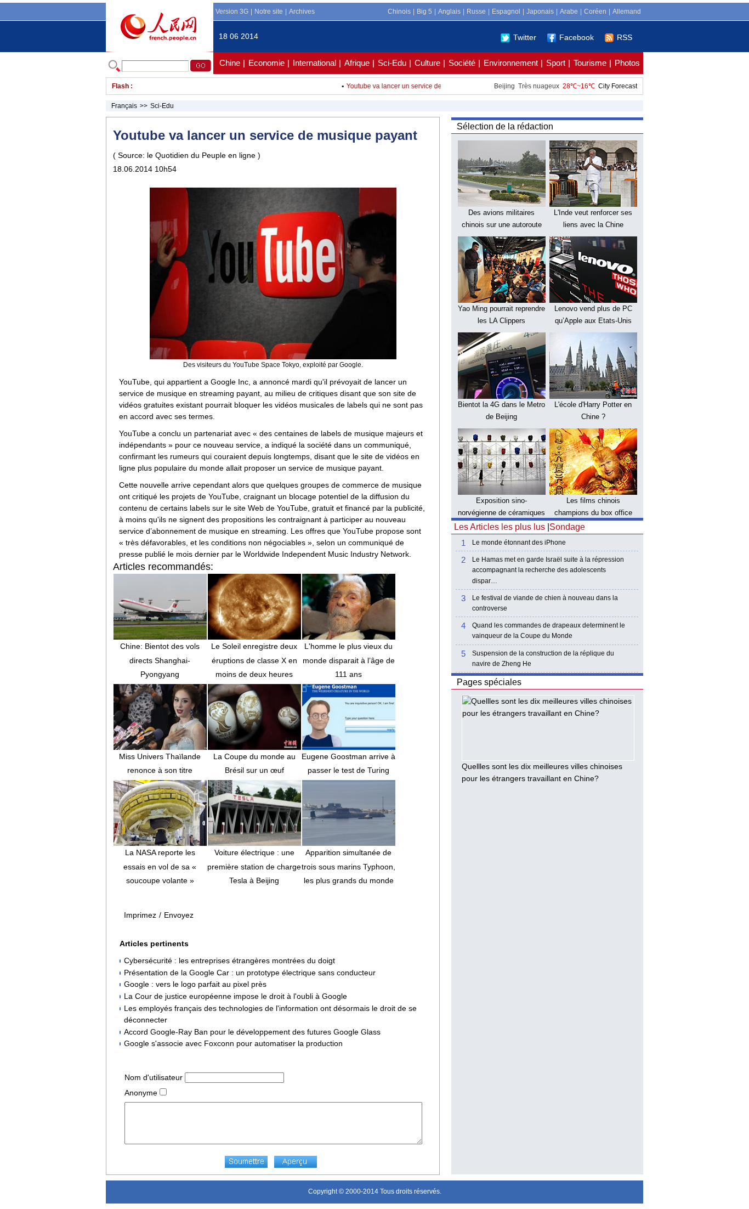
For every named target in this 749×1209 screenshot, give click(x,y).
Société (462, 62)
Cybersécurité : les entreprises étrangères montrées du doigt (229, 960)
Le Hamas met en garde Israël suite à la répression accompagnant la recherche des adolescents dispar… (548, 570)
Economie (266, 62)
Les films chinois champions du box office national (593, 512)
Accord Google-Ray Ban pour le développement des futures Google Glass (252, 1031)
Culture (427, 62)
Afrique (357, 62)
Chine (229, 62)
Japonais (540, 11)
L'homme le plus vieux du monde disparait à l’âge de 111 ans (349, 660)
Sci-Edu (392, 62)
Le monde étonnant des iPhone (519, 542)
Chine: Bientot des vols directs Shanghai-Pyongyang (160, 660)
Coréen (595, 11)
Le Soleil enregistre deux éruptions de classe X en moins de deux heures (254, 660)
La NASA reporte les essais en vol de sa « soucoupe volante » (159, 866)
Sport (555, 62)
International (314, 62)
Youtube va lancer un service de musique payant (403, 86)
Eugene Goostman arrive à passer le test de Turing (348, 763)
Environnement (511, 62)
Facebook (576, 37)
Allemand (626, 11)
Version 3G (231, 11)
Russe (476, 11)
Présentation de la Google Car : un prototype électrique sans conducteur (250, 972)
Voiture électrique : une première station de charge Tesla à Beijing (254, 866)
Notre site (268, 11)
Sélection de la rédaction (505, 126)
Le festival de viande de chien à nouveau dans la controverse (545, 603)
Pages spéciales (489, 682)
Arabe (569, 11)
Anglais (449, 11)
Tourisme (590, 62)
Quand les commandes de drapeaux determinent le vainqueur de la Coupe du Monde (548, 631)
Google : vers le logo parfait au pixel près (195, 984)
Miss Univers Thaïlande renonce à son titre (160, 763)
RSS (624, 37)
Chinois (399, 11)
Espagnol (506, 11)
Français (124, 106)
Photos (627, 62)
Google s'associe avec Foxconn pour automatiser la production (233, 1043)
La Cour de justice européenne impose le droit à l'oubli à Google (235, 996)
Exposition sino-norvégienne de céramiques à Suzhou (501, 512)
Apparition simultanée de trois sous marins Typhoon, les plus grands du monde (348, 866)
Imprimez (140, 915)
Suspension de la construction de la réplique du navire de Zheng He (543, 658)
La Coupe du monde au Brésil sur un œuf (254, 763)
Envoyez (179, 915)
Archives (302, 11)
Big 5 (424, 11)
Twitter (524, 37)
